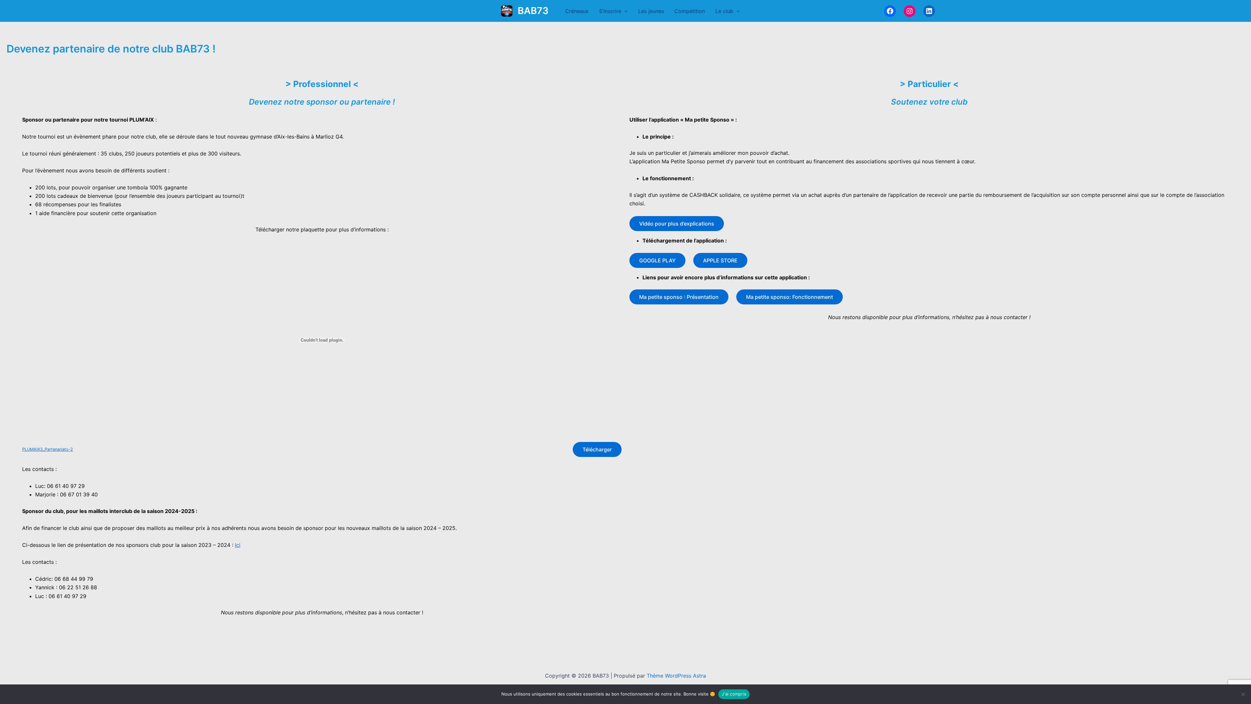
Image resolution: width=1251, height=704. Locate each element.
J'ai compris (734, 694)
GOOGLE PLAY (657, 260)
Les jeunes (651, 11)
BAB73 (533, 10)
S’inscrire (610, 11)
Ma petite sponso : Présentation (679, 297)
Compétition (689, 11)
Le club (724, 11)
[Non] (1243, 694)
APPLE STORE (720, 260)
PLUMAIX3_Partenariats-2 (47, 449)
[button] (624, 11)
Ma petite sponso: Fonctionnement (789, 297)
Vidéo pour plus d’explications (676, 223)
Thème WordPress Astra (676, 675)
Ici (237, 545)
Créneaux (577, 11)
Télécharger (597, 449)
